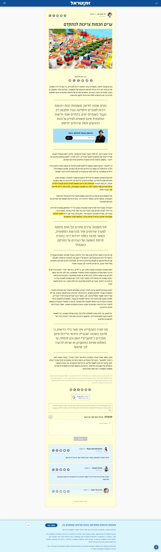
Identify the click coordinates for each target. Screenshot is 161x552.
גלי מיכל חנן (101, 14)
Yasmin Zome (97, 468)
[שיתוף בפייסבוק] (54, 15)
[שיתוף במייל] (61, 15)
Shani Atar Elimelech (94, 449)
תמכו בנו (51, 525)
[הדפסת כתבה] (70, 80)
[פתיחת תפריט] (4, 3)
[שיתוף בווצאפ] (50, 15)
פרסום (80, 439)
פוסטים (92, 14)
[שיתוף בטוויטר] (57, 15)
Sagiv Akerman (96, 490)
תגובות (81, 449)
